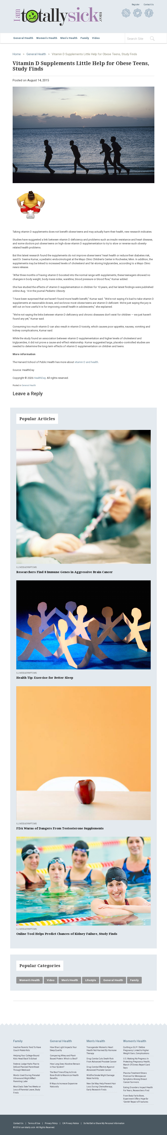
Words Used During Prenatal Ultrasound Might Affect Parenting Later (26, 1078)
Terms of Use (34, 1123)
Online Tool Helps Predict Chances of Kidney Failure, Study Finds (66, 934)
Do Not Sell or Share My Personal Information (104, 1123)
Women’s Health (46, 38)
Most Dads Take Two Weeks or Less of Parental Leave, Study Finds (27, 1090)
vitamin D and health (86, 362)
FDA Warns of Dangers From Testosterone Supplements (60, 828)
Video (96, 38)
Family (84, 38)
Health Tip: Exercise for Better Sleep (44, 678)
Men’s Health (68, 38)
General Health (23, 38)
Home (17, 54)
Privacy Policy (51, 1123)
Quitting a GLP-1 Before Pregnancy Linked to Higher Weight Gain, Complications (136, 1050)
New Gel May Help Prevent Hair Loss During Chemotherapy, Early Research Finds (101, 1086)
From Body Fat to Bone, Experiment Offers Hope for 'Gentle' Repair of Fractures (135, 1099)
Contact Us (149, 4)
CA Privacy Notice (70, 1123)
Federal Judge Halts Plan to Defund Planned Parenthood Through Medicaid (26, 1067)
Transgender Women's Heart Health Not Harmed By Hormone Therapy (101, 1050)
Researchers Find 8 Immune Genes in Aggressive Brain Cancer (64, 572)
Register (136, 4)
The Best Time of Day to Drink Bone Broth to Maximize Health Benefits (64, 1075)
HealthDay (40, 377)
